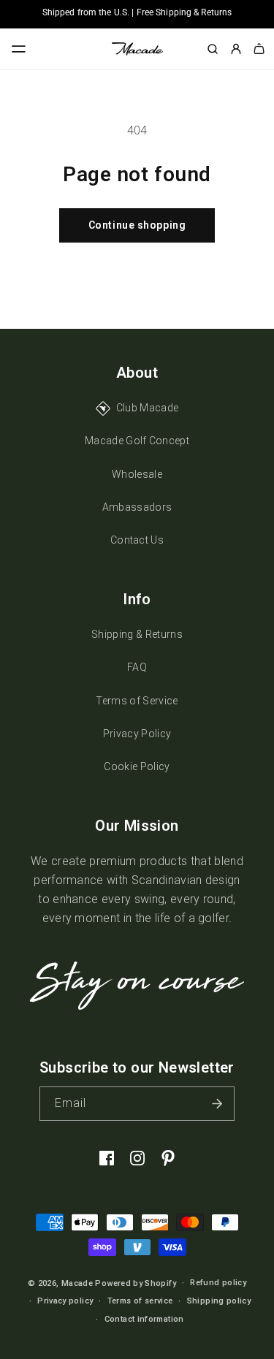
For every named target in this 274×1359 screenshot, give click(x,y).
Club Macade (147, 408)
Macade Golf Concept (137, 440)
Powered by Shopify (135, 1283)
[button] (19, 49)
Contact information (144, 1319)
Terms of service (140, 1301)
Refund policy (218, 1282)
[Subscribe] (218, 1103)
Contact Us (137, 540)
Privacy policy (65, 1301)
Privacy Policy (137, 733)
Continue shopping (137, 225)
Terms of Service (137, 701)
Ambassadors (137, 507)
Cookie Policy (137, 766)
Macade (77, 1283)
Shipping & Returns (137, 634)
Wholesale (137, 474)
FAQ (137, 667)
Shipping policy (219, 1301)
